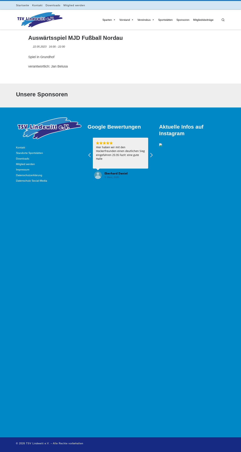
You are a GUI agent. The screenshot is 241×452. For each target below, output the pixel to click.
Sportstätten (165, 19)
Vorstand (124, 19)
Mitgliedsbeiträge (203, 19)
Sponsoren (182, 19)
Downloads (22, 158)
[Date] (30, 46)
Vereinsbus (144, 19)
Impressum (22, 169)
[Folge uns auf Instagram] (213, 5)
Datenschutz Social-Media (31, 180)
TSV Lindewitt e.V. (38, 443)
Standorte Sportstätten (29, 153)
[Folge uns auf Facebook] (208, 5)
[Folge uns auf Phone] (224, 5)
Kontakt (20, 147)
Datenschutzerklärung (29, 175)
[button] (151, 156)
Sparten (107, 19)
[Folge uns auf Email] (219, 5)
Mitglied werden (25, 164)
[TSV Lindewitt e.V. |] (39, 19)
